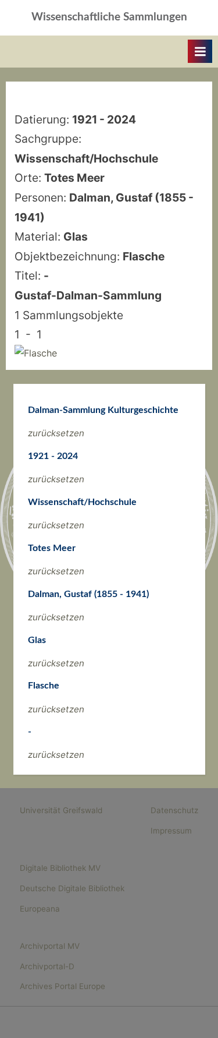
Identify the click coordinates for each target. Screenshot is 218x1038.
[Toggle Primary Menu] (200, 51)
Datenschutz (174, 810)
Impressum (171, 830)
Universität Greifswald (61, 810)
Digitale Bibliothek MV (60, 868)
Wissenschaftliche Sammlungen (109, 17)
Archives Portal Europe (62, 986)
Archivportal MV (50, 946)
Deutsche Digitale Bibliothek (72, 888)
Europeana (40, 908)
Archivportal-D (47, 966)
